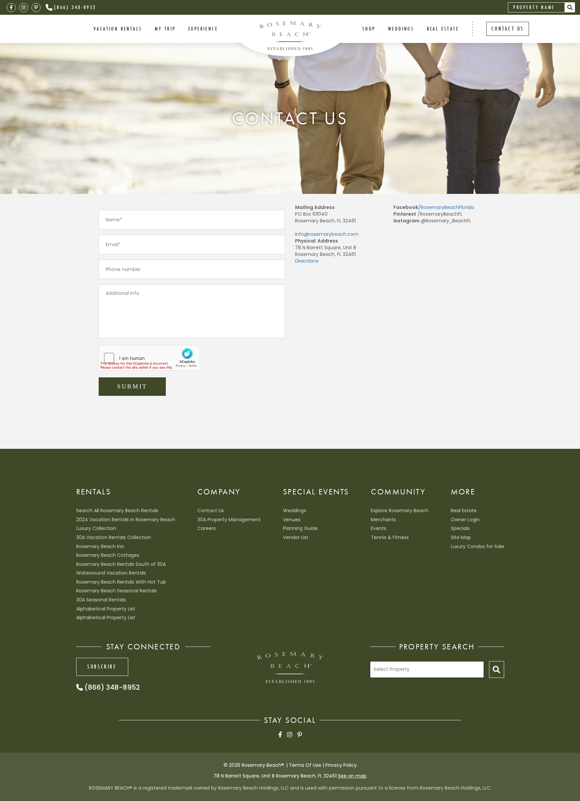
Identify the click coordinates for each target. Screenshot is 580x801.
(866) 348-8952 (75, 7)
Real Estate (443, 28)
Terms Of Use (305, 765)
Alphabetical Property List (105, 608)
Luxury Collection (96, 528)
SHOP (369, 28)
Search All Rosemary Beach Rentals (117, 510)
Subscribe (101, 666)
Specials (460, 528)
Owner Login (465, 519)
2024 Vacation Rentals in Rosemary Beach (125, 519)
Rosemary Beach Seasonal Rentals (116, 590)
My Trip (165, 28)
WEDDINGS (401, 28)
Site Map (461, 537)
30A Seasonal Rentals (101, 599)
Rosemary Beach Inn (100, 546)
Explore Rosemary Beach (399, 510)
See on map (352, 775)
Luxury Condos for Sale (477, 546)
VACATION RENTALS (118, 28)
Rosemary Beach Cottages (107, 555)
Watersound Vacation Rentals (111, 573)
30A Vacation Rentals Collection (113, 537)
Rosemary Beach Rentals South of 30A (121, 564)
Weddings (294, 510)
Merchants (383, 519)
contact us (507, 28)
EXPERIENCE (203, 28)
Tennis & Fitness (390, 537)
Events (378, 528)
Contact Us (210, 510)
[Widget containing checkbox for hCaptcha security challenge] (149, 358)
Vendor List (295, 537)
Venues (291, 519)
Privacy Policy (341, 765)
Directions (307, 261)
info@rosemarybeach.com (326, 234)
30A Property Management (229, 519)
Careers (206, 528)
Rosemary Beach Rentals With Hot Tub (121, 582)
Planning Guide (300, 528)
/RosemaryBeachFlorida (446, 207)
